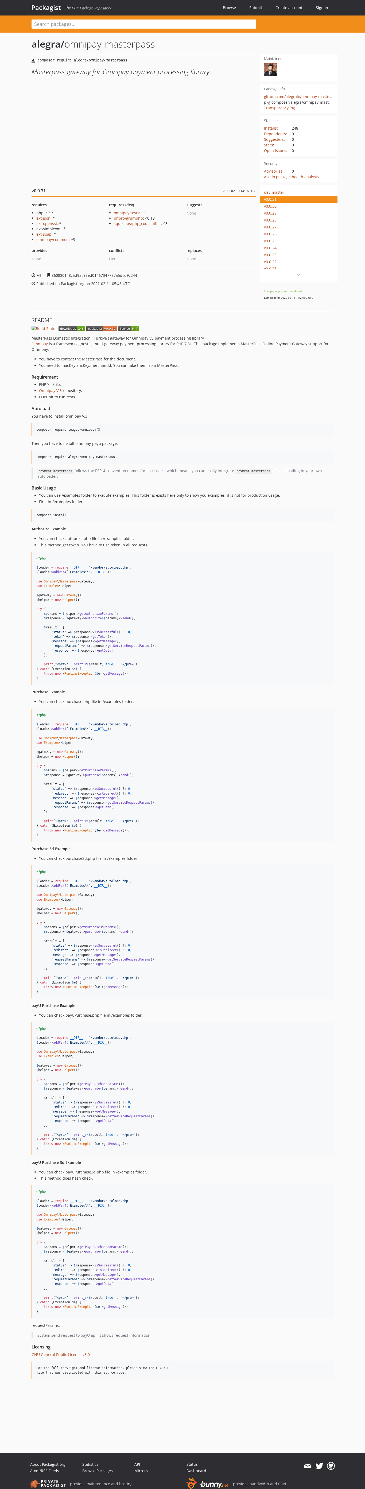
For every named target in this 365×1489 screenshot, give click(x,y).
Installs (270, 128)
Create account (288, 7)
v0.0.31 (270, 199)
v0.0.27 (270, 227)
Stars (268, 144)
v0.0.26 (270, 233)
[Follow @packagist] (319, 1466)
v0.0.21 (270, 268)
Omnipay (40, 343)
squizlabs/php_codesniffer (137, 223)
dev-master (274, 192)
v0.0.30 (270, 206)
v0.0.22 (270, 261)
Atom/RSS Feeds (44, 1470)
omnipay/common (52, 239)
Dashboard (196, 1470)
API (137, 1464)
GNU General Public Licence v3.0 (61, 1354)
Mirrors (141, 1470)
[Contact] (308, 1466)
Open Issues (275, 150)
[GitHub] (331, 1466)
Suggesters (274, 139)
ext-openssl (46, 223)
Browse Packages (97, 1470)
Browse (229, 7)
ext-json (43, 218)
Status (192, 1464)
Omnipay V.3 (50, 390)
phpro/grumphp (128, 218)
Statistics (90, 1464)
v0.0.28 (270, 220)
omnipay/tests (126, 212)
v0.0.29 (270, 213)
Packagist (46, 7)
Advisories (273, 171)
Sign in (322, 7)
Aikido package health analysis (291, 176)
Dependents (275, 133)
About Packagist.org (47, 1464)
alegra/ (48, 43)
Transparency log (279, 107)
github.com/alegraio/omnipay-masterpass (301, 96)
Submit (255, 7)
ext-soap (44, 234)
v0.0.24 (270, 247)
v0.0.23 (270, 254)
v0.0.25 (270, 240)
